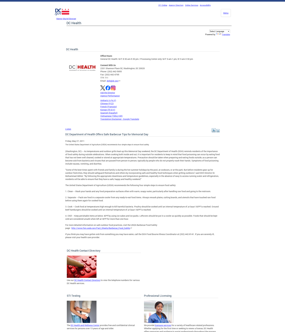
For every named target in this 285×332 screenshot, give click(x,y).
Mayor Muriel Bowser (66, 18)
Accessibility (205, 5)
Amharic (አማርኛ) (108, 100)
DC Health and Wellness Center (85, 325)
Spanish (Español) (109, 112)
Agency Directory (176, 5)
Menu (225, 13)
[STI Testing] (81, 322)
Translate (226, 34)
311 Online (162, 5)
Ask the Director (107, 92)
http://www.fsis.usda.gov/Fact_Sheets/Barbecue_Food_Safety (100, 228)
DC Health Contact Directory (87, 280)
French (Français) (108, 106)
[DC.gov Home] (61, 16)
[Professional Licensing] (159, 322)
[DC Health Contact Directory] (81, 277)
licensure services (163, 325)
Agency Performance (110, 95)
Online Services (191, 5)
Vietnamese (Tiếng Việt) (111, 116)
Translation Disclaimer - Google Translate (119, 119)
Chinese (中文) (107, 103)
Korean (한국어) (107, 109)
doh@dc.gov (112, 80)
